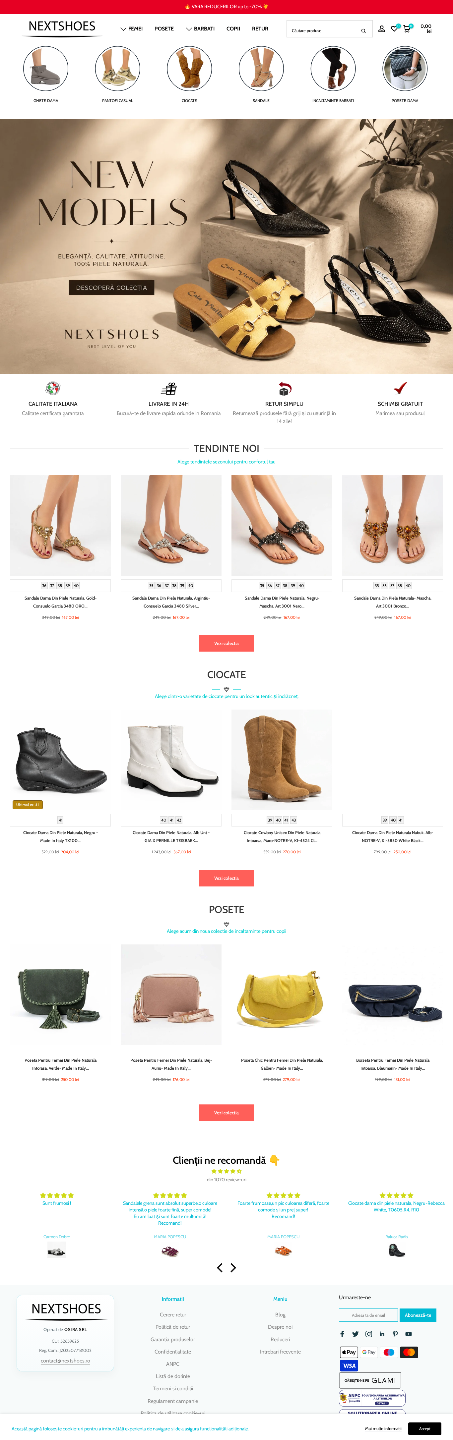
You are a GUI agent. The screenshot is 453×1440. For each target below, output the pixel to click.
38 (60, 585)
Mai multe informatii (383, 1428)
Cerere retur (173, 1314)
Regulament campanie (173, 1401)
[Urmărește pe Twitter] (355, 1334)
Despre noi (280, 1327)
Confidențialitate (173, 1352)
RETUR (260, 29)
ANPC (172, 1364)
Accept (424, 1428)
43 (293, 820)
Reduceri (280, 1339)
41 (60, 820)
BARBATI (204, 29)
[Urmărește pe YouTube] (408, 1334)
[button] (221, 1267)
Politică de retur (173, 1327)
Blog (280, 1314)
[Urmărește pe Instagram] (368, 1334)
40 (76, 585)
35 (151, 585)
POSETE (164, 29)
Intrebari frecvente (280, 1352)
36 (44, 585)
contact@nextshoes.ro (65, 1361)
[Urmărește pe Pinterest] (395, 1334)
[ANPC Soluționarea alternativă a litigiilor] (372, 1398)
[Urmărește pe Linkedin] (382, 1334)
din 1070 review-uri (226, 1180)
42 (179, 820)
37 (52, 585)
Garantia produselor (173, 1339)
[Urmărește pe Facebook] (342, 1334)
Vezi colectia (226, 643)
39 (68, 585)
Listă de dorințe (173, 1376)
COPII (233, 29)
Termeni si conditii (173, 1388)
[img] (226, 1171)
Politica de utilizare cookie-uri (173, 1413)
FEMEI (135, 29)
